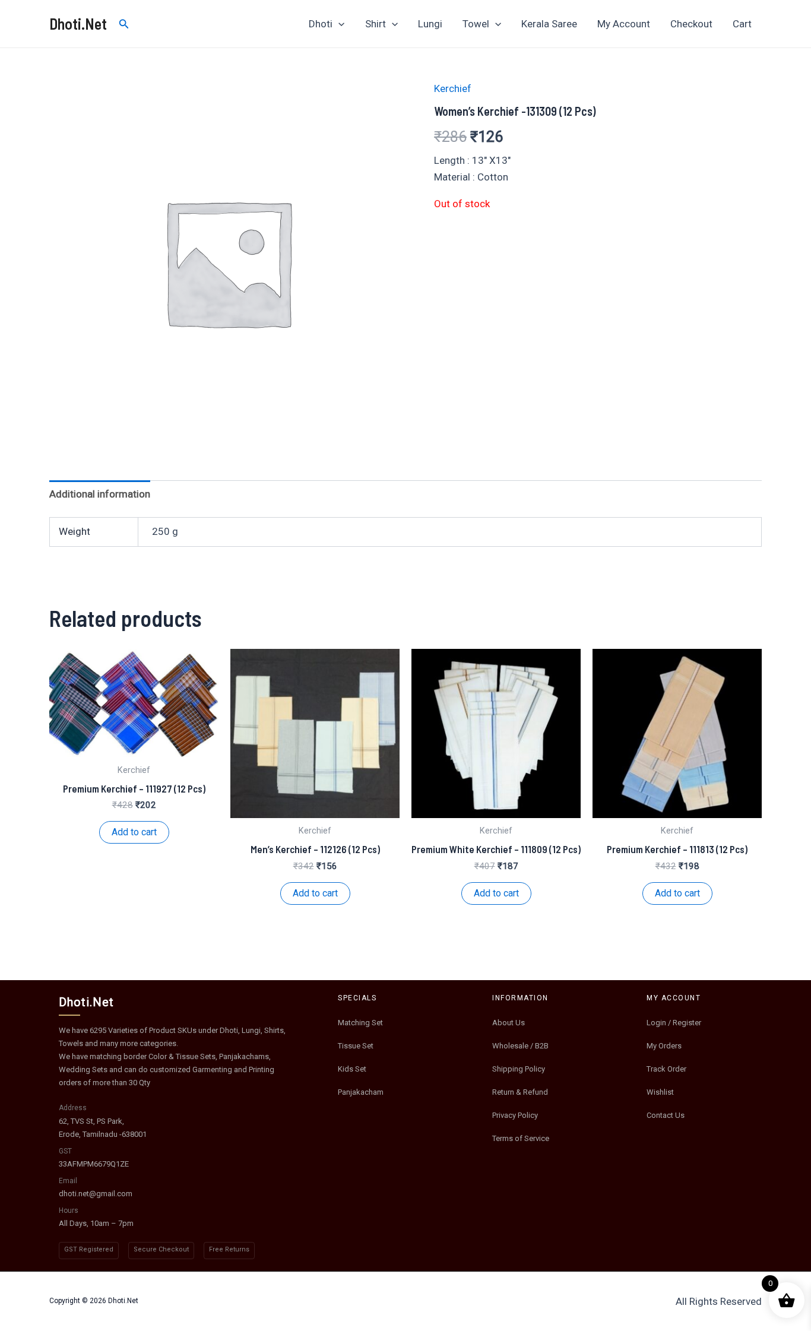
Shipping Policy (518, 1068)
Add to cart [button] (134, 832)
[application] (338, 23)
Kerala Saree (549, 24)
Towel (475, 24)
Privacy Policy (515, 1115)
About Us (508, 1022)
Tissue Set (355, 1045)
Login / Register (674, 1022)
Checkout (691, 24)
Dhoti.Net (78, 23)
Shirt (375, 24)
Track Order (666, 1068)
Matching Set (360, 1022)
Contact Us (666, 1115)
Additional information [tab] (99, 494)
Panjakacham (361, 1092)
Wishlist (660, 1092)
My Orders (664, 1045)
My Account (623, 24)
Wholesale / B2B (520, 1045)
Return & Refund (520, 1092)
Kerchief (452, 88)
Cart (742, 24)
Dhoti (320, 24)
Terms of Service (520, 1138)
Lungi (430, 24)
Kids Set (352, 1068)
